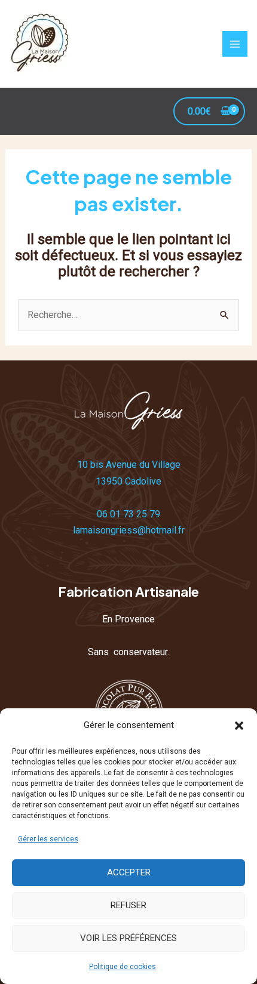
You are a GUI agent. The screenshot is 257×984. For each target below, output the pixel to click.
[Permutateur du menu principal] (234, 43)
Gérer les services (48, 839)
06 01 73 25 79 (128, 514)
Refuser (128, 905)
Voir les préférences (128, 938)
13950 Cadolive (128, 481)
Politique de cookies (122, 967)
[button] (239, 726)
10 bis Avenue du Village (128, 464)
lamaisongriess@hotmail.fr (129, 530)
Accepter (129, 872)
